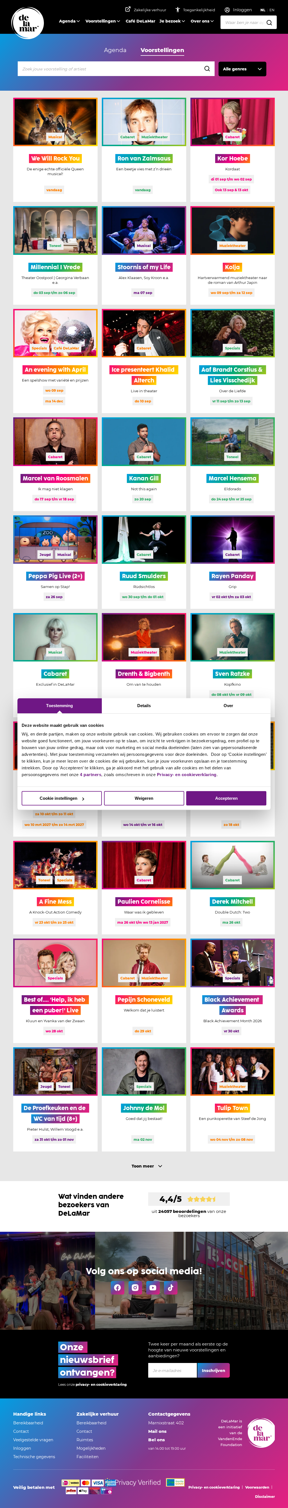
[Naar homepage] (27, 23)
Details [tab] (144, 705)
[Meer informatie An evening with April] (55, 361)
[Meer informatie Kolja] (232, 255)
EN (271, 10)
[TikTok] (170, 1288)
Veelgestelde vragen (33, 1439)
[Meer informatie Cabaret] (55, 665)
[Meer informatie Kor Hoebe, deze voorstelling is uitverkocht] (232, 150)
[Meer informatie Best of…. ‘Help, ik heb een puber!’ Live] (55, 991)
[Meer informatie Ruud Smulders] (144, 562)
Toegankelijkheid (199, 10)
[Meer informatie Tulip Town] (232, 1099)
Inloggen (22, 1448)
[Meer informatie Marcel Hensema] (232, 464)
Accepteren (226, 798)
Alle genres (235, 69)
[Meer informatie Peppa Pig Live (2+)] (55, 562)
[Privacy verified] (131, 1482)
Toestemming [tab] (59, 705)
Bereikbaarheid (28, 1422)
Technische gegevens (34, 1456)
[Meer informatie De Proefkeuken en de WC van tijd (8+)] (55, 1099)
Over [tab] (228, 705)
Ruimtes (84, 1439)
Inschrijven (213, 1370)
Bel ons (156, 1439)
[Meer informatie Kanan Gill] (144, 464)
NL (262, 10)
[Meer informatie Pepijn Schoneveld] (144, 991)
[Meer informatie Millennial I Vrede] (55, 255)
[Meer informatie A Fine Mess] (55, 887)
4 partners (90, 774)
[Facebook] (117, 1288)
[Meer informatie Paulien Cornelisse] (144, 887)
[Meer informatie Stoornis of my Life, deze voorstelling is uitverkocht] (144, 255)
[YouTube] (153, 1288)
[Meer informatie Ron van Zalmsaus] (144, 150)
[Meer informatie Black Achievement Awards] (232, 991)
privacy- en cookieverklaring (101, 1384)
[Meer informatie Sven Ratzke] (232, 665)
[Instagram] (135, 1288)
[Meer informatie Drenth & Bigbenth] (144, 665)
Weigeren (144, 798)
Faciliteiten (87, 1456)
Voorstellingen (101, 21)
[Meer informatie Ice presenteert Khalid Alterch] (144, 361)
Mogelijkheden (90, 1448)
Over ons (200, 21)
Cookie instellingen (58, 798)
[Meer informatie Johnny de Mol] (144, 1099)
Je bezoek (170, 21)
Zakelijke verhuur (150, 10)
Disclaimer (265, 1496)
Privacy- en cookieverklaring (187, 774)
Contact (21, 1431)
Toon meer (143, 1166)
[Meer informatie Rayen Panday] (232, 562)
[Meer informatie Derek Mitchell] (232, 887)
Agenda (67, 21)
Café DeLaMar (140, 21)
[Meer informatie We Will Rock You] (55, 150)
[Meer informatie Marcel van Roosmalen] (55, 464)
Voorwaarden (257, 1487)
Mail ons (157, 1431)
